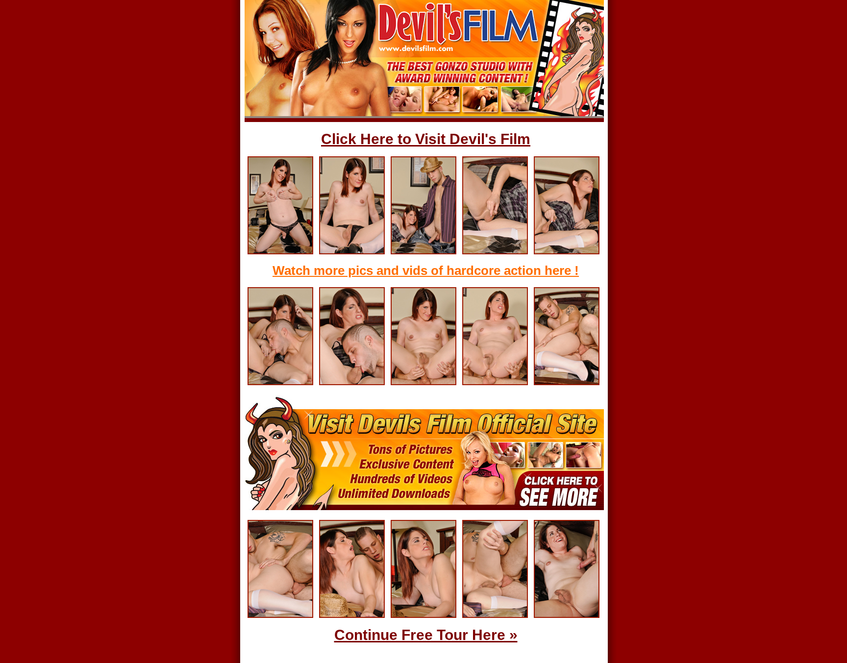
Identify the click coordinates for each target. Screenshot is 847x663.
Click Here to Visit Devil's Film (425, 139)
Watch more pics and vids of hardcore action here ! (426, 270)
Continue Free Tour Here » (426, 635)
